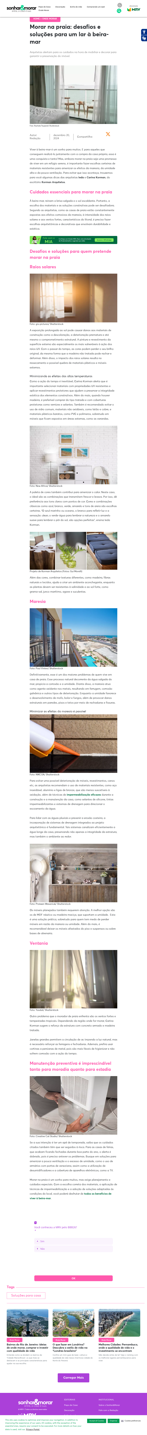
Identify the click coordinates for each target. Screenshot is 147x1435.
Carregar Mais (73, 1377)
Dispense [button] (113, 1421)
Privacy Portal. (33, 1430)
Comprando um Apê (96, 7)
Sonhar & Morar (21, 6)
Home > (37, 19)
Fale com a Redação (108, 1410)
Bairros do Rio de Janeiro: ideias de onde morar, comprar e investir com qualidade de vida (27, 1347)
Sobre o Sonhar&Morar (109, 1405)
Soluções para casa (26, 1295)
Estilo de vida (76, 7)
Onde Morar (43, 10)
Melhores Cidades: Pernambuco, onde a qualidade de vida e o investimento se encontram (118, 1347)
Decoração (60, 7)
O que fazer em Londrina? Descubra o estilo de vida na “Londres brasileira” (70, 1347)
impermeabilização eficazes (84, 795)
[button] (131, 1421)
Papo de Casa (44, 7)
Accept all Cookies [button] (96, 1421)
